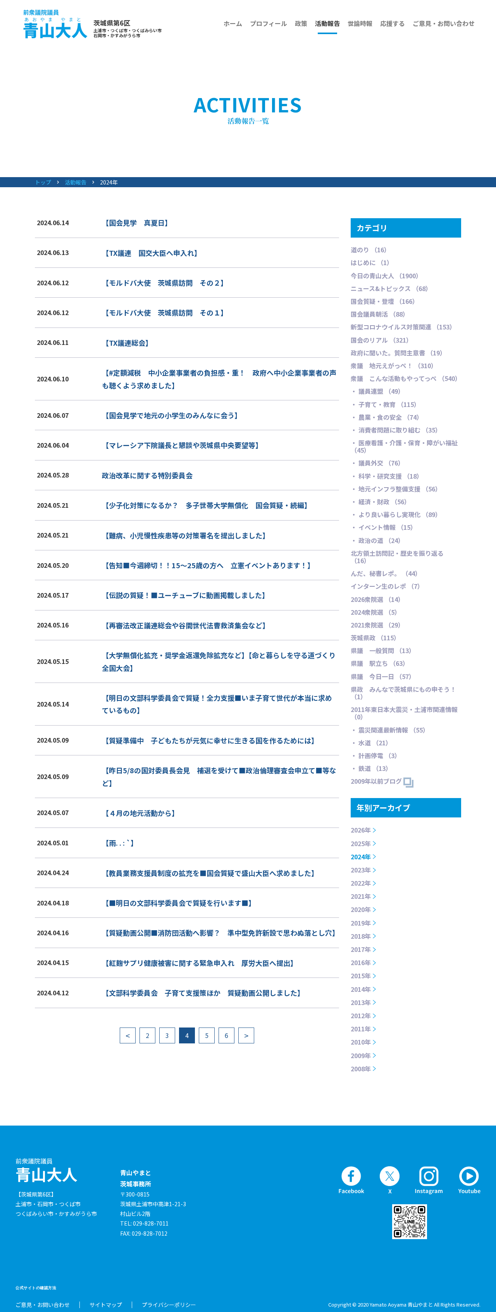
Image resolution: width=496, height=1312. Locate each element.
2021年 (361, 896)
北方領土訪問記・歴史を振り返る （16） (397, 556)
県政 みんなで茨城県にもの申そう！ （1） (403, 692)
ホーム (233, 23)
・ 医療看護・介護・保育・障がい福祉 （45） (404, 446)
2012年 (361, 1015)
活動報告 (327, 23)
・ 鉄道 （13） (371, 768)
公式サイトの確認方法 (36, 1288)
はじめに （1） (372, 262)
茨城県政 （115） (375, 637)
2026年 (361, 829)
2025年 (361, 843)
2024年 (361, 856)
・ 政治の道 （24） (377, 540)
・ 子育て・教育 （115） (385, 404)
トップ (43, 182)
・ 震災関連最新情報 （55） (390, 729)
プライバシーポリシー (169, 1305)
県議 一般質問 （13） (383, 650)
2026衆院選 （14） (377, 599)
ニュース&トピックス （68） (391, 288)
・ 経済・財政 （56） (380, 501)
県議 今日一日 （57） (383, 676)
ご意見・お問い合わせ (444, 23)
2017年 (361, 949)
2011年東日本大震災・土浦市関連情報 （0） (404, 713)
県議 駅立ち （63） (380, 663)
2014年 (361, 989)
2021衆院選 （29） (377, 624)
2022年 (361, 883)
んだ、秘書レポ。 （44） (386, 573)
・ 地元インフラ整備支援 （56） (396, 488)
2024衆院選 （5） (376, 612)
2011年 (361, 1028)
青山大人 (47, 1170)
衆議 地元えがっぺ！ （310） (394, 365)
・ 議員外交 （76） (377, 462)
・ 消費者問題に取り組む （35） (396, 429)
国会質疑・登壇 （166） (384, 301)
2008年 (361, 1068)
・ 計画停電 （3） (376, 755)
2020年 (361, 909)
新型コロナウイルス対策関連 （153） (403, 326)
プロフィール (268, 23)
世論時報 (360, 23)
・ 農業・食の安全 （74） (387, 417)
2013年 (361, 1002)
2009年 (361, 1055)
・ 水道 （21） (371, 742)
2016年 (361, 962)
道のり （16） (370, 249)
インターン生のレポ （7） (387, 586)
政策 (301, 23)
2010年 (361, 1041)
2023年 (361, 869)
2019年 (361, 923)
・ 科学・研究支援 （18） (387, 476)
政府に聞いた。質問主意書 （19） (398, 352)
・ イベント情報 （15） (384, 527)
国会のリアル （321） (381, 340)
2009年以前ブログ (377, 781)
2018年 (361, 936)
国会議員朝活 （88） (380, 314)
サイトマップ (106, 1305)
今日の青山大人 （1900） (386, 275)
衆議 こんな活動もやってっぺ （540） (406, 378)
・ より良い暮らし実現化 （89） (396, 514)
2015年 (361, 975)
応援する (392, 23)
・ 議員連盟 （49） (377, 391)
